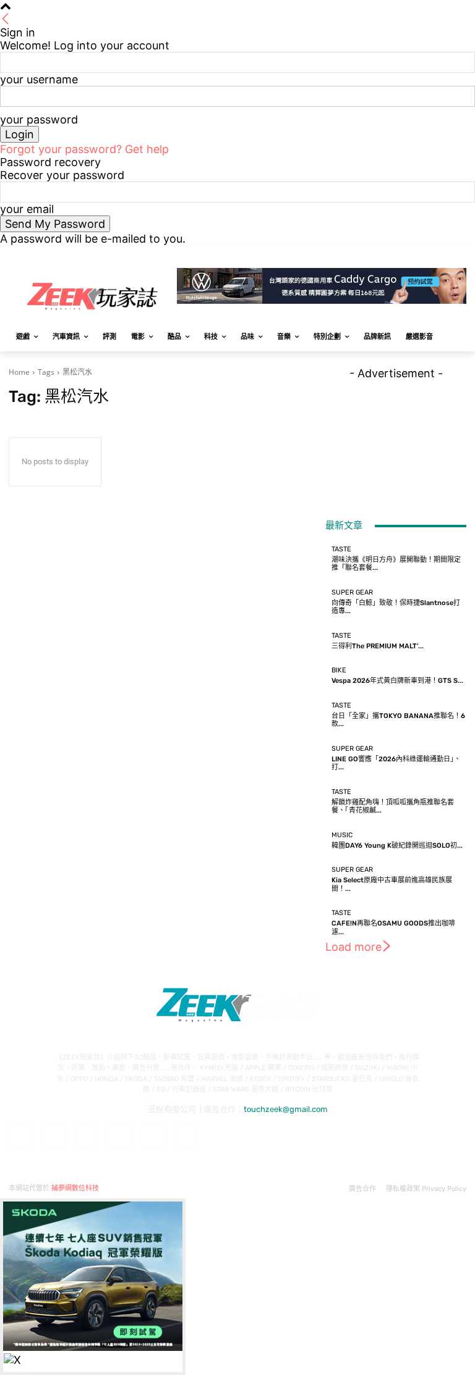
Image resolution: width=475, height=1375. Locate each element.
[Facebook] (390, 254)
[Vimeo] (442, 254)
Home (19, 372)
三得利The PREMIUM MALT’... (378, 646)
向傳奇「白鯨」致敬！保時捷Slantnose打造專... (396, 607)
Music (342, 835)
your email (27, 209)
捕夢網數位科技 (75, 1188)
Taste (341, 549)
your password (39, 119)
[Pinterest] (120, 1137)
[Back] (5, 19)
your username (39, 79)
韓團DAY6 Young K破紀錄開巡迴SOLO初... (397, 846)
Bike (339, 670)
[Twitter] (425, 254)
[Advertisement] (395, 441)
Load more (353, 946)
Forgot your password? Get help (84, 149)
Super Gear (352, 592)
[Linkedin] (86, 1137)
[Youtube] (459, 254)
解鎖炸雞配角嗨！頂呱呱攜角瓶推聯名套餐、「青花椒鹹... (393, 806)
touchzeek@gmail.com (286, 1109)
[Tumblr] (152, 1137)
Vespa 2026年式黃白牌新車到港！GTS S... (397, 681)
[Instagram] (408, 254)
